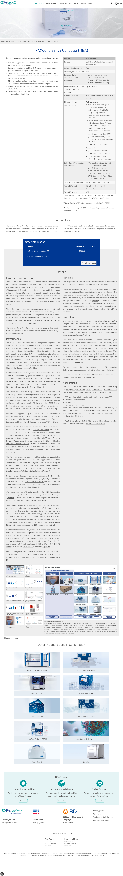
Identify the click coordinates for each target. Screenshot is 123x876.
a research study (36, 373)
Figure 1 (40, 387)
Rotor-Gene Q (28, 547)
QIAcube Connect (23, 438)
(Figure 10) (79, 362)
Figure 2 (38, 406)
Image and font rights (101, 820)
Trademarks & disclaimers (103, 817)
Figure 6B (41, 500)
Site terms (97, 814)
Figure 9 (95, 300)
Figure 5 (35, 487)
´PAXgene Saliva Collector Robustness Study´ (23, 514)
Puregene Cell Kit (32, 465)
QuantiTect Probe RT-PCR (31, 544)
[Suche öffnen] (111, 3)
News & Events (86, 3)
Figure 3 (45, 435)
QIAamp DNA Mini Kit (41, 429)
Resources (63, 3)
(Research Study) (19, 78)
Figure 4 (46, 471)
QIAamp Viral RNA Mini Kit (48, 541)
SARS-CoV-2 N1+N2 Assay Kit (103, 413)
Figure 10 (100, 303)
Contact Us (23, 801)
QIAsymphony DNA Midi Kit (34, 481)
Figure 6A (10, 498)
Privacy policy (98, 811)
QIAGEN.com (47, 438)
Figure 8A (46, 547)
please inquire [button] (90, 263)
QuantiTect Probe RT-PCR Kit (78, 413)
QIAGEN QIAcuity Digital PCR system (40, 522)
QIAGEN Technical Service (99, 198)
